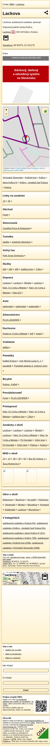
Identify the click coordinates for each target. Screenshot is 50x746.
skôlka (6, 347)
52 (9, 201)
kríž (31, 334)
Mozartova (32, 505)
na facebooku (21, 699)
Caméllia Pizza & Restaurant (16, 228)
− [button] (6, 114)
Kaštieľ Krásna (10, 361)
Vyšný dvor (40, 440)
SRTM (13, 739)
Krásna (7, 187)
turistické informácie (21, 242)
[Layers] (45, 111)
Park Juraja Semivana (13, 255)
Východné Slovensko (13, 178)
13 (4, 201)
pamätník (7, 366)
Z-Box (39, 269)
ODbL (33, 723)
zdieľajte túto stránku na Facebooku (16, 701)
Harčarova (43, 500)
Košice (42, 178)
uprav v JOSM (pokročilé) (36, 557)
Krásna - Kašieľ (10, 384)
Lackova (20, 4)
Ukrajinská (10, 505)
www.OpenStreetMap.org (34, 721)
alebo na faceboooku (13, 654)
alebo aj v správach (12, 658)
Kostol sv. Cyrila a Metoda (15, 334)
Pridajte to (7, 741)
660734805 (7, 559)
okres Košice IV (10, 182)
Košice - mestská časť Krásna (34, 182)
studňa (6, 242)
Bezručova (34, 510)
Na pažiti (31, 500)
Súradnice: (8, 45)
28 (14, 459)
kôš (4, 269)
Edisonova (8, 500)
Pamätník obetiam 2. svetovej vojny (30, 366)
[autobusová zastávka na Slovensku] (6, 37)
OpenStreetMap (21, 168)
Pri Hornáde (26, 440)
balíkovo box (27, 269)
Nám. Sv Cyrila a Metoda (14, 288)
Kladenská (10, 510)
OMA (11, 4)
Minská (27, 283)
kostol (39, 334)
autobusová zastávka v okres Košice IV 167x (24, 533)
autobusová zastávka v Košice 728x (20, 538)
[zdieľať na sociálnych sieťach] (46, 12)
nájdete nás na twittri (13, 650)
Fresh (5, 215)
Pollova (33, 445)
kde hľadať (8, 665)
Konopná (44, 505)
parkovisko (8, 306)
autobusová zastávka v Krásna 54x (19, 523)
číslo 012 (17, 293)
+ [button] (6, 109)
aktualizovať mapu (18, 557)
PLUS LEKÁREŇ (11, 320)
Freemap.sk (35, 168)
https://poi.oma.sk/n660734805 (13, 170)
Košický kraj (31, 178)
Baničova (20, 500)
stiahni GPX (7, 564)
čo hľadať (7, 678)
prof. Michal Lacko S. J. (30, 361)
